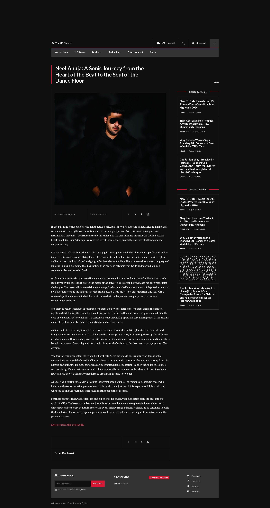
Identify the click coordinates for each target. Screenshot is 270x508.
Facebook (196, 476)
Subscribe (98, 483)
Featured (184, 131)
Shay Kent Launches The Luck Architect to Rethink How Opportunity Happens (196, 124)
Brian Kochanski (65, 453)
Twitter (195, 486)
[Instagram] (188, 481)
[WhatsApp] (148, 214)
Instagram (196, 481)
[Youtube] (188, 491)
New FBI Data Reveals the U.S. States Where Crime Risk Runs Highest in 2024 (197, 104)
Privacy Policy (80, 490)
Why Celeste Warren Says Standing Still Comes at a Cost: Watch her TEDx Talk (197, 143)
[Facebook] (128, 214)
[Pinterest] (141, 214)
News (216, 82)
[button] (183, 43)
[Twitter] (135, 214)
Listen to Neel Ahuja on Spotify (67, 424)
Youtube (195, 492)
